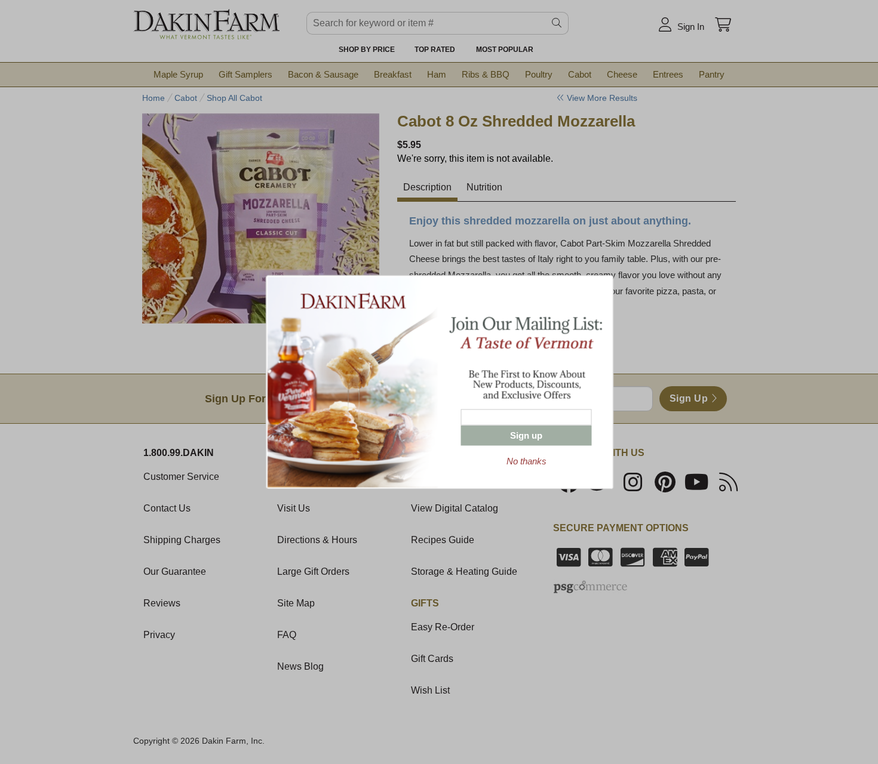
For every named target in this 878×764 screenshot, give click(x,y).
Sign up (526, 435)
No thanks (526, 461)
